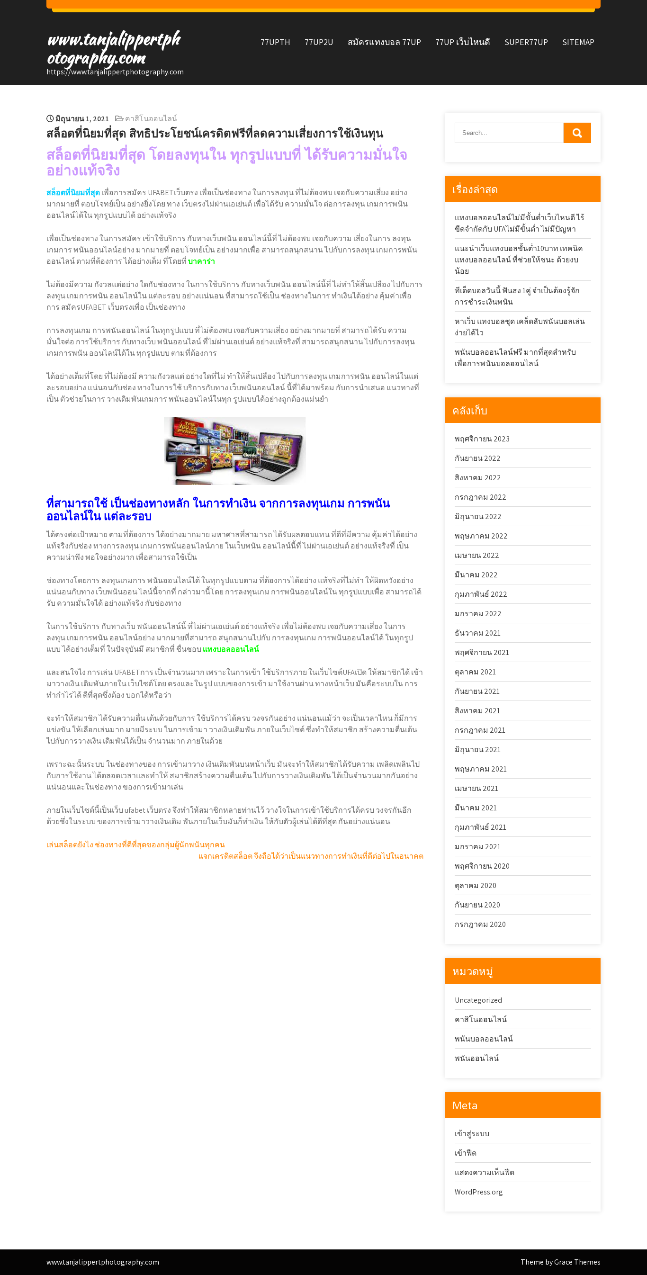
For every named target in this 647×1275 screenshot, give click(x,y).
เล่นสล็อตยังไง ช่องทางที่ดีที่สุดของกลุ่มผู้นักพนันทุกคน (135, 845)
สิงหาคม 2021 (477, 711)
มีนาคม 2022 (476, 575)
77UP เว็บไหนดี (462, 41)
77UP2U (319, 41)
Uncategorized (478, 1000)
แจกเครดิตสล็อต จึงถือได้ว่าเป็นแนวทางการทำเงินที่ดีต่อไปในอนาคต (310, 856)
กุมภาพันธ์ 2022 (481, 594)
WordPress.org (479, 1192)
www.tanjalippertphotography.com (112, 48)
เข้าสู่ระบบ (472, 1134)
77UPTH (275, 41)
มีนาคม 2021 (476, 808)
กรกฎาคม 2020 (480, 924)
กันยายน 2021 (477, 691)
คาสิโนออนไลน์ (151, 119)
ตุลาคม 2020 (475, 885)
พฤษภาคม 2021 (481, 769)
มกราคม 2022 (478, 614)
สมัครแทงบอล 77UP (384, 41)
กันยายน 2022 (478, 458)
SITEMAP (578, 41)
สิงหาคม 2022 (478, 478)
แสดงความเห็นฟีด (484, 1172)
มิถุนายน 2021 (478, 749)
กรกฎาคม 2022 (480, 497)
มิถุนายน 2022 (478, 516)
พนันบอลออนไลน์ (484, 1039)
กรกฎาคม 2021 (480, 730)
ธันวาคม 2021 (478, 633)
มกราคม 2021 (478, 847)
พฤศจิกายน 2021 (482, 652)
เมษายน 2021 (476, 788)
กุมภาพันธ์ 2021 (480, 827)
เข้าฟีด (465, 1153)
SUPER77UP (526, 41)
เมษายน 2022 (477, 555)
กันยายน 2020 (477, 905)
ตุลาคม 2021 (475, 672)
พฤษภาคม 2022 (481, 536)
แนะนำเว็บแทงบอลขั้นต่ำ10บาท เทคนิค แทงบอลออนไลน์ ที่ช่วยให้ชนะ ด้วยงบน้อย (519, 259)
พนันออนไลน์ (477, 1058)
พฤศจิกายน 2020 (482, 866)
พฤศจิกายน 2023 (482, 439)
